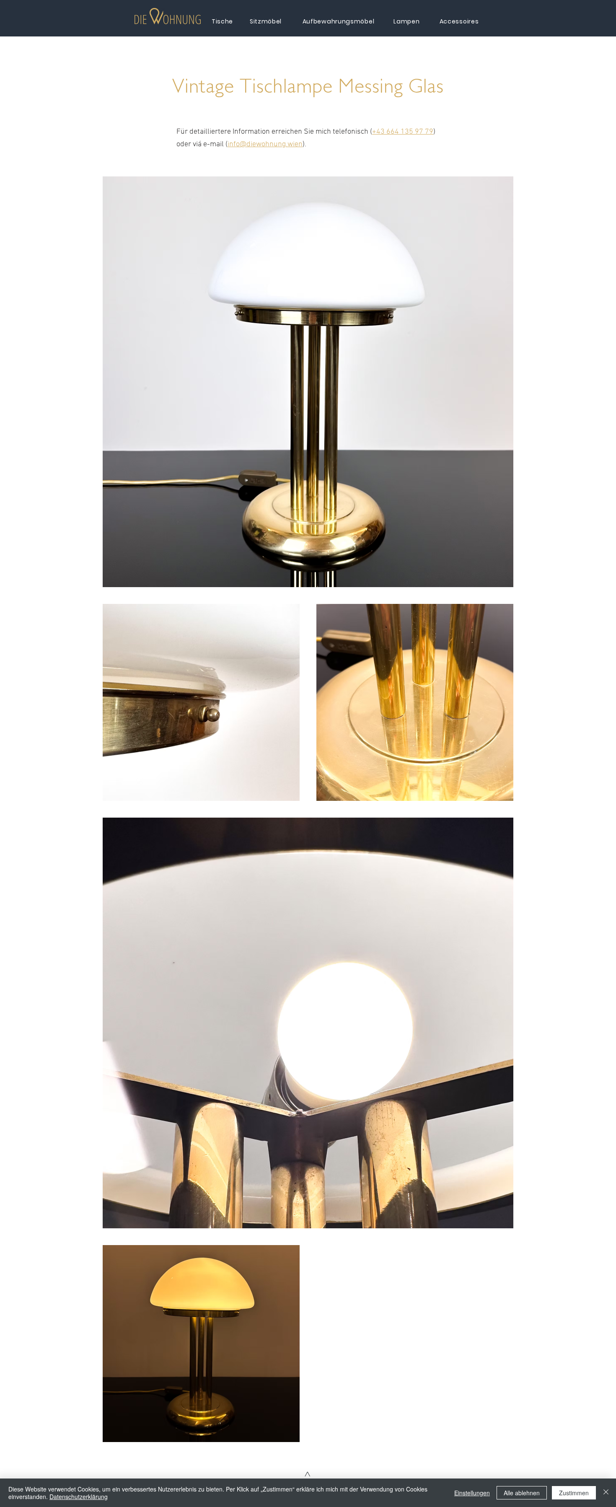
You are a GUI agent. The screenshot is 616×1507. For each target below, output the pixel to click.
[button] (168, 16)
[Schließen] (606, 1492)
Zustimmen (574, 1493)
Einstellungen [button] (472, 1493)
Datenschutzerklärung (78, 1496)
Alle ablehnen (522, 1493)
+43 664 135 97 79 (402, 131)
